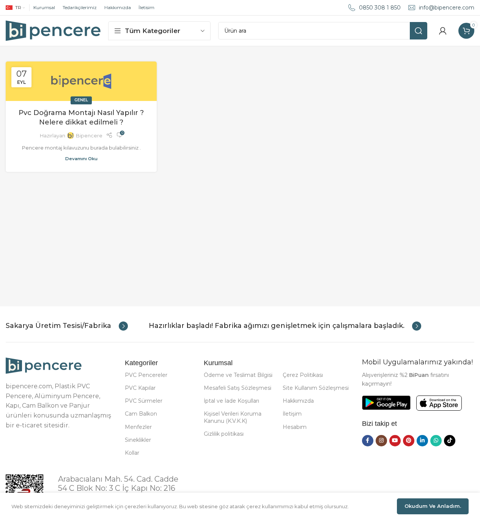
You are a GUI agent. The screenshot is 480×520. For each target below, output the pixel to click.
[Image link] (44, 365)
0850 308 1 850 (380, 7)
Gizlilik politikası (224, 433)
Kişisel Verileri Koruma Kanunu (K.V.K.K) (232, 417)
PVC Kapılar (140, 387)
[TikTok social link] (449, 440)
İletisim (146, 7)
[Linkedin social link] (422, 440)
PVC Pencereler (146, 375)
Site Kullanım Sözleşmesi (316, 387)
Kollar (132, 452)
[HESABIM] (443, 30)
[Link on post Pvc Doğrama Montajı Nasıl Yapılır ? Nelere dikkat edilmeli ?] (81, 81)
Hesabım (295, 427)
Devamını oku (81, 158)
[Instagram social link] (381, 440)
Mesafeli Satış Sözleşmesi (237, 387)
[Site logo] (53, 30)
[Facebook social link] (367, 440)
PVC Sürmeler (143, 400)
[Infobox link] (67, 326)
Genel (81, 100)
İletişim (292, 413)
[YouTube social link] (395, 440)
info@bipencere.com (446, 7)
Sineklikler (138, 439)
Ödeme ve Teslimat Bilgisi (238, 375)
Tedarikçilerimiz (80, 7)
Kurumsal (44, 7)
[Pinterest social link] (408, 440)
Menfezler (138, 427)
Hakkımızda (117, 7)
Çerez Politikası (303, 375)
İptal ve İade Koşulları (231, 400)
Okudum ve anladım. (432, 506)
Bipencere (89, 135)
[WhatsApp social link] (436, 440)
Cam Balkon (141, 413)
